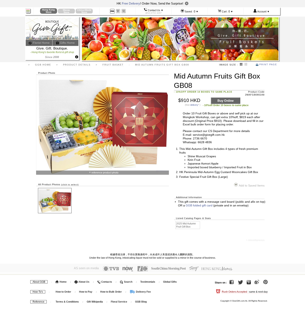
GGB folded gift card (199, 205)
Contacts (106, 282)
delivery (194, 105)
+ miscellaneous (255, 240)
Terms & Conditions (67, 302)
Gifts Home (67, 42)
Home (63, 282)
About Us (83, 282)
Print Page (267, 64)
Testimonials (147, 282)
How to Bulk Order (111, 292)
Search (127, 282)
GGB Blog (141, 302)
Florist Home (41, 42)
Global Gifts (170, 282)
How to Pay (86, 292)
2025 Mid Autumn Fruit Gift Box (186, 225)
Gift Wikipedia (95, 302)
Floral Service (119, 302)
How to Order (63, 292)
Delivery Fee (143, 292)
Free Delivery (131, 3)
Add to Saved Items (251, 185)
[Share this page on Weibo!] (256, 282)
